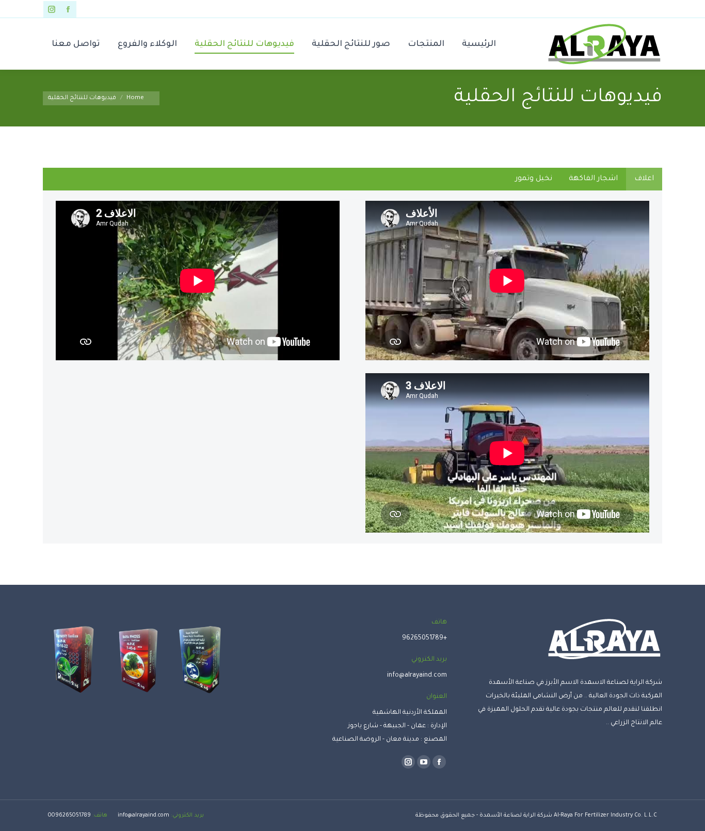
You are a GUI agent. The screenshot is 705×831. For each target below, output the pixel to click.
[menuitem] (479, 44)
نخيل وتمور (533, 179)
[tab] (644, 179)
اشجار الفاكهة (593, 179)
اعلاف (644, 179)
